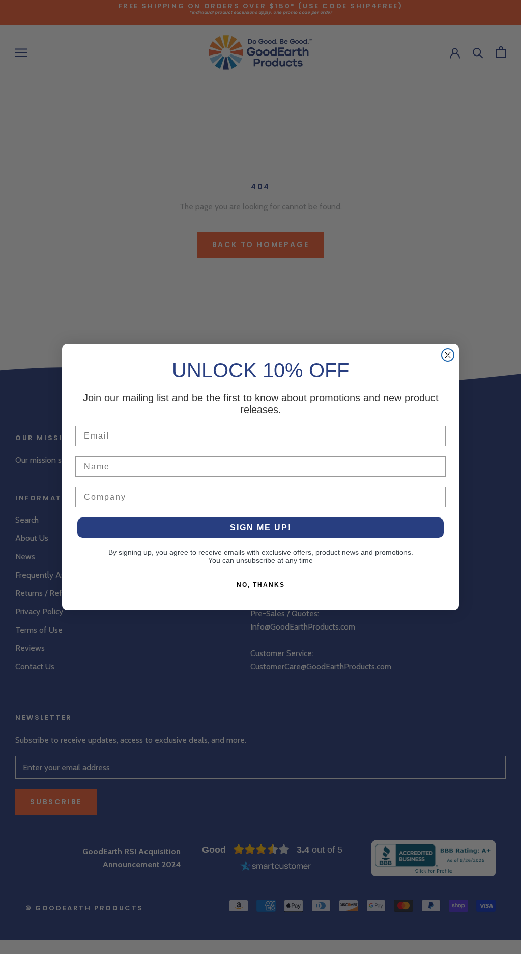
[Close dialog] (448, 355)
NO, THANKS (261, 584)
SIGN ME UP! (261, 527)
